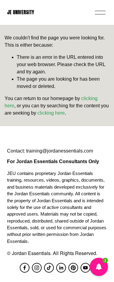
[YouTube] (85, 268)
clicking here (51, 113)
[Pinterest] (73, 268)
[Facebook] (24, 268)
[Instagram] (37, 268)
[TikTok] (49, 268)
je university (20, 12)
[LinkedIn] (61, 268)
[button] (99, 267)
